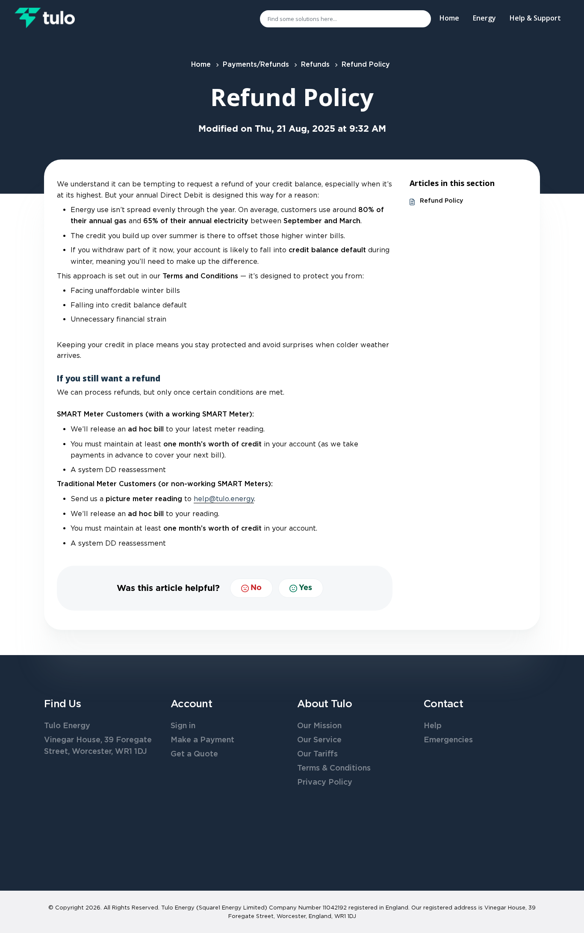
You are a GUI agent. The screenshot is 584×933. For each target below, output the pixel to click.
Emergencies (448, 740)
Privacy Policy (324, 782)
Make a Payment (202, 740)
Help (433, 726)
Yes (305, 588)
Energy (484, 18)
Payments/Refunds (256, 64)
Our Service (319, 740)
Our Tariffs (317, 754)
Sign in (183, 726)
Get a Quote (194, 754)
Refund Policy (441, 201)
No (256, 588)
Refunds (315, 64)
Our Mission (319, 726)
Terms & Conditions (334, 768)
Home (449, 18)
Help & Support (535, 18)
